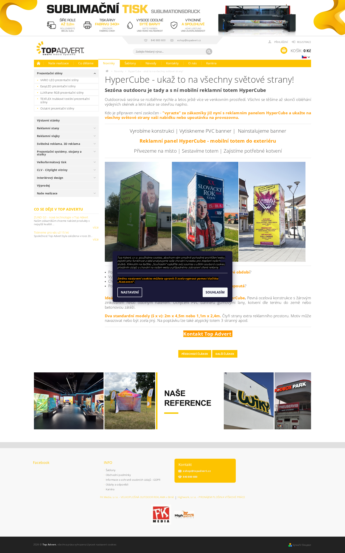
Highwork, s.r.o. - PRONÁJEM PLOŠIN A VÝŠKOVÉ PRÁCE (211, 497)
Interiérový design (50, 178)
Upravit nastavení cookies (101, 544)
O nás (192, 63)
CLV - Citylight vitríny (52, 170)
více (96, 227)
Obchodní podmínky (118, 475)
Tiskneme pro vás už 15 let (51, 232)
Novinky (109, 63)
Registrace (304, 42)
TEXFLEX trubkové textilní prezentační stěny (65, 100)
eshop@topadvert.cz (197, 471)
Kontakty (172, 63)
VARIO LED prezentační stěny (59, 80)
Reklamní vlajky (48, 136)
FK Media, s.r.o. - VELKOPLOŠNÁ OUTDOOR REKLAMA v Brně (137, 497)
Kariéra (211, 63)
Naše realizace (58, 63)
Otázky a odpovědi (117, 484)
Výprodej (43, 185)
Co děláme (85, 63)
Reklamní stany (48, 128)
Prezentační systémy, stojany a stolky (59, 153)
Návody (151, 63)
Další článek (224, 354)
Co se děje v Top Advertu (58, 209)
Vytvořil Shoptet (302, 545)
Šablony (130, 63)
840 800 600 (190, 476)
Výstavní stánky (48, 120)
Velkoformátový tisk (51, 162)
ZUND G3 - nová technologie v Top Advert (61, 217)
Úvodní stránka (39, 63)
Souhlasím (215, 292)
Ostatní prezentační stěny (57, 108)
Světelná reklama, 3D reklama (58, 144)
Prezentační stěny (49, 73)
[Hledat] (209, 51)
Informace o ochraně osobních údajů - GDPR (133, 479)
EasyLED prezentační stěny (57, 86)
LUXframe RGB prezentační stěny (62, 92)
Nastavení (130, 292)
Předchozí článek (194, 354)
